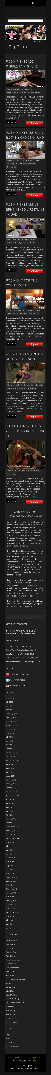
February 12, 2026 (14, 89)
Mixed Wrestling (35, 92)
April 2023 (9, 815)
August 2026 (10, 698)
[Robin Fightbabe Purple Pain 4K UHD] (25, 71)
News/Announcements (15, 1003)
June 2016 (9, 924)
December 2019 (12, 885)
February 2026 (11, 713)
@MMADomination (17, 680)
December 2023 (12, 787)
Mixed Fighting (24, 92)
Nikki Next (10, 1006)
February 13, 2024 (14, 239)
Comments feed (12, 1042)
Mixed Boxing (11, 991)
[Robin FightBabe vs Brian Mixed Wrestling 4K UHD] (25, 219)
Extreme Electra (12, 952)
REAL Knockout (31, 388)
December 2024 (12, 749)
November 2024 (12, 752)
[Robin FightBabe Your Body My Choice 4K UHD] (25, 142)
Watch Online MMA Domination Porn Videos (26, 1068)
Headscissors (32, 164)
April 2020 (9, 869)
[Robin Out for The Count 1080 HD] (25, 290)
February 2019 (11, 889)
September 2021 (12, 838)
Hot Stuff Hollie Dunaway (16, 979)
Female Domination (12, 92)
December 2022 (12, 823)
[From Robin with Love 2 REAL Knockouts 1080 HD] (25, 441)
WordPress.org (12, 1046)
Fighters (29, 1066)
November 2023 (12, 791)
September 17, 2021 (14, 310)
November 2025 (12, 725)
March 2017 (10, 908)
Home (36, 41)
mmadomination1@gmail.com (20, 674)
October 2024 (11, 756)
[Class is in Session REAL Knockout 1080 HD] (25, 364)
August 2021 (10, 842)
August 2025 (10, 733)
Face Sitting (10, 164)
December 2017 (12, 904)
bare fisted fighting (13, 940)
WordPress (39, 1058)
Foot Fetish (10, 971)
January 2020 (11, 881)
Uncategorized (12, 1018)
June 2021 (9, 850)
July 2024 (9, 764)
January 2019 (11, 893)
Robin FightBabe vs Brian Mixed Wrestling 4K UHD (25, 209)
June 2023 (9, 807)
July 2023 (9, 803)
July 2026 (9, 702)
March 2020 (10, 873)
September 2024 (12, 760)
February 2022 (11, 830)
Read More (10, 122)
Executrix (36, 160)
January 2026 (11, 717)
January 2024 (11, 784)
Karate (8, 983)
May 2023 (9, 811)
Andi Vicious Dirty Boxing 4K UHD (19, 646)
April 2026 (9, 710)
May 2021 (9, 854)
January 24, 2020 (13, 385)
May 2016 (9, 928)
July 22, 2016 (12, 470)
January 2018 (11, 900)
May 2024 (9, 772)
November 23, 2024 (14, 160)
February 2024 (11, 780)
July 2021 (9, 846)
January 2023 (11, 819)
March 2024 (10, 776)
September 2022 (12, 826)
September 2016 (12, 912)
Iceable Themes (32, 1060)
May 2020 (9, 865)
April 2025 (9, 745)
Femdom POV (11, 964)
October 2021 (11, 834)
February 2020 (11, 877)
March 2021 (10, 858)
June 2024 (9, 768)
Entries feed (11, 1038)
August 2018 (10, 897)
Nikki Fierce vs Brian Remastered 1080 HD (22, 658)
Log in (8, 1034)
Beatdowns (28, 89)
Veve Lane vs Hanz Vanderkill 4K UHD (21, 654)
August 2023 (10, 799)
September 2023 (12, 795)
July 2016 (9, 920)
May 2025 (9, 741)
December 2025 (12, 721)
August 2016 (10, 916)
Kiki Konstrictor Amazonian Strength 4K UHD (23, 662)
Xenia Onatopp (11, 474)
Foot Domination (12, 967)
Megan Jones (11, 987)
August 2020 (10, 861)
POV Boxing (10, 1010)
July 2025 (9, 737)
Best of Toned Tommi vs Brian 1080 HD (21, 650)
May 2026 (9, 706)
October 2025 (11, 729)
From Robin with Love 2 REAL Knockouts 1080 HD (25, 431)
